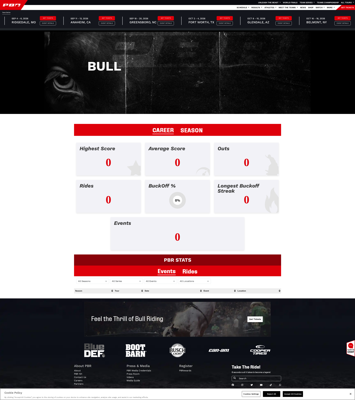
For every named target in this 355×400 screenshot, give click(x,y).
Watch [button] (319, 7)
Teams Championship (328, 2)
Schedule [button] (242, 7)
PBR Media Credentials (139, 370)
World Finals (290, 2)
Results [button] (256, 7)
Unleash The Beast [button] (268, 2)
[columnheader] (94, 290)
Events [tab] (167, 270)
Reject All (271, 394)
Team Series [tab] (6, 12)
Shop (310, 7)
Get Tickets (48, 18)
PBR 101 (78, 374)
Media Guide (133, 380)
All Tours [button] (346, 2)
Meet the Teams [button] (287, 7)
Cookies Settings (251, 394)
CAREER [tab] (163, 129)
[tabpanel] (177, 198)
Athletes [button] (269, 7)
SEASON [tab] (191, 129)
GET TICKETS (347, 7)
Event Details (48, 23)
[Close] (351, 394)
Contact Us (80, 377)
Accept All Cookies (292, 394)
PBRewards (185, 370)
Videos (130, 377)
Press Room (133, 374)
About (77, 370)
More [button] (330, 7)
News (303, 7)
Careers (78, 380)
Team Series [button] (306, 2)
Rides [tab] (189, 270)
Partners (78, 384)
